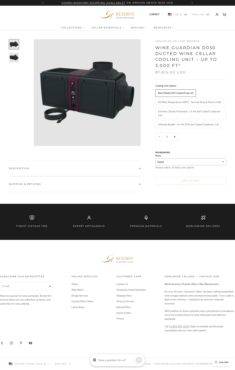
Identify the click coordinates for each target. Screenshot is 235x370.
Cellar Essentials (106, 27)
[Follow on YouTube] (30, 343)
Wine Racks (77, 289)
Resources (163, 27)
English (198, 14)
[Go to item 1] (14, 44)
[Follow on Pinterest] (21, 343)
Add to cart (191, 180)
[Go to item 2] (14, 57)
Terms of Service (125, 301)
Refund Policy (123, 307)
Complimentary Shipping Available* (93, 2)
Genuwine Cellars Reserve (177, 41)
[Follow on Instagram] (11, 343)
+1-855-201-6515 (179, 326)
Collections (72, 27)
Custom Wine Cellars (82, 301)
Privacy (120, 318)
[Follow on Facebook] (2, 343)
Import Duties (123, 312)
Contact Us (122, 284)
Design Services (79, 295)
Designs (138, 27)
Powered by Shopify (211, 363)
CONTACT (154, 14)
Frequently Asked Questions (131, 289)
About (74, 284)
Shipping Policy (124, 295)
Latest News (78, 307)
